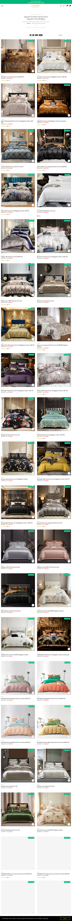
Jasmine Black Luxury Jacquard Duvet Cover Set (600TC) (52, 166)
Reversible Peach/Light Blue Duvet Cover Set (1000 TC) (15, 742)
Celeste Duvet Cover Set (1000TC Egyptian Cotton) (14, 655)
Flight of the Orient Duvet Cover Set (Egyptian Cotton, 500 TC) (17, 345)
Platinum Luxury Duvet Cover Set (45, 786)
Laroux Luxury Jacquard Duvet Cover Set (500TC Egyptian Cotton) (52, 345)
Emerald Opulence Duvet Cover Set (10, 830)
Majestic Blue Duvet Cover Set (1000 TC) (12, 257)
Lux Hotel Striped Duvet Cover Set (46, 211)
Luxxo (2, 75)
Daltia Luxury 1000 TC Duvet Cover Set (11, 301)
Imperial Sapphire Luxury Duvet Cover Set (12, 166)
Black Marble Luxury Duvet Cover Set (11, 611)
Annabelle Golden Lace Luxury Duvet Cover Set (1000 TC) (16, 874)
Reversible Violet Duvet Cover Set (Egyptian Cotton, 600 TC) (17, 390)
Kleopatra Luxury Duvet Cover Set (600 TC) (12, 77)
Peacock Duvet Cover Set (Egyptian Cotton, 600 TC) (51, 435)
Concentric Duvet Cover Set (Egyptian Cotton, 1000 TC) (52, 77)
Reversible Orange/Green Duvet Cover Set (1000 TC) (51, 698)
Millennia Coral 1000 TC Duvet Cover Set (48, 567)
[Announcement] (36, 2)
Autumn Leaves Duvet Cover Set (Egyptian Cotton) (14, 479)
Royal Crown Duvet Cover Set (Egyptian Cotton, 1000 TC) (52, 257)
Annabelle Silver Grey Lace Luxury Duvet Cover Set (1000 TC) (53, 874)
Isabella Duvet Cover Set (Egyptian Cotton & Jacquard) (51, 121)
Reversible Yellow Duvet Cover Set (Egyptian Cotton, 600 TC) (53, 479)
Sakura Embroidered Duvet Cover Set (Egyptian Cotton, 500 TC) (17, 121)
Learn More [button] (45, 918)
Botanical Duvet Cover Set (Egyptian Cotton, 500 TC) (15, 211)
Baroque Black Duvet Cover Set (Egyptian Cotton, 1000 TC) (16, 523)
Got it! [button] (65, 918)
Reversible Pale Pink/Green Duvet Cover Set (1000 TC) (15, 698)
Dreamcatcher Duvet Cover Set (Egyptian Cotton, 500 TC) (52, 390)
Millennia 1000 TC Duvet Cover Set (10, 567)
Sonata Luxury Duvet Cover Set (9, 786)
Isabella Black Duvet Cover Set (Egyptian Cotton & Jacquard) (53, 655)
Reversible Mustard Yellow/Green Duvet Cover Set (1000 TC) (53, 742)
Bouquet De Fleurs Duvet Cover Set (10, 435)
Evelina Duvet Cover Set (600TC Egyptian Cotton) (50, 611)
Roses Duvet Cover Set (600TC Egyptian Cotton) (50, 830)
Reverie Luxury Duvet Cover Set (45, 301)
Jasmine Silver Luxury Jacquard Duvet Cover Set (49, 523)
